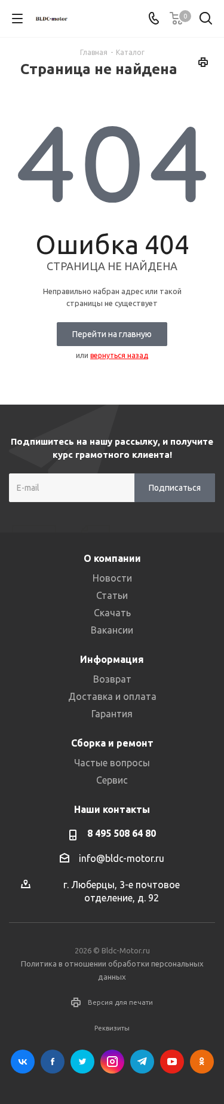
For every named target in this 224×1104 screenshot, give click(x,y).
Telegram (142, 1062)
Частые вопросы (112, 762)
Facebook (53, 1062)
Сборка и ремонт (112, 743)
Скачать (112, 612)
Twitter (82, 1062)
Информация (112, 659)
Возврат (112, 679)
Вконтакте (23, 1062)
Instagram (112, 1062)
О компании (112, 558)
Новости (112, 578)
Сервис (112, 780)
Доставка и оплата (112, 696)
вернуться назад (119, 355)
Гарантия (112, 713)
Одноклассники (202, 1062)
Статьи (112, 595)
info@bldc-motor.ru (121, 858)
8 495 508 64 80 (121, 833)
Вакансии (112, 630)
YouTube (172, 1062)
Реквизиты (112, 1028)
